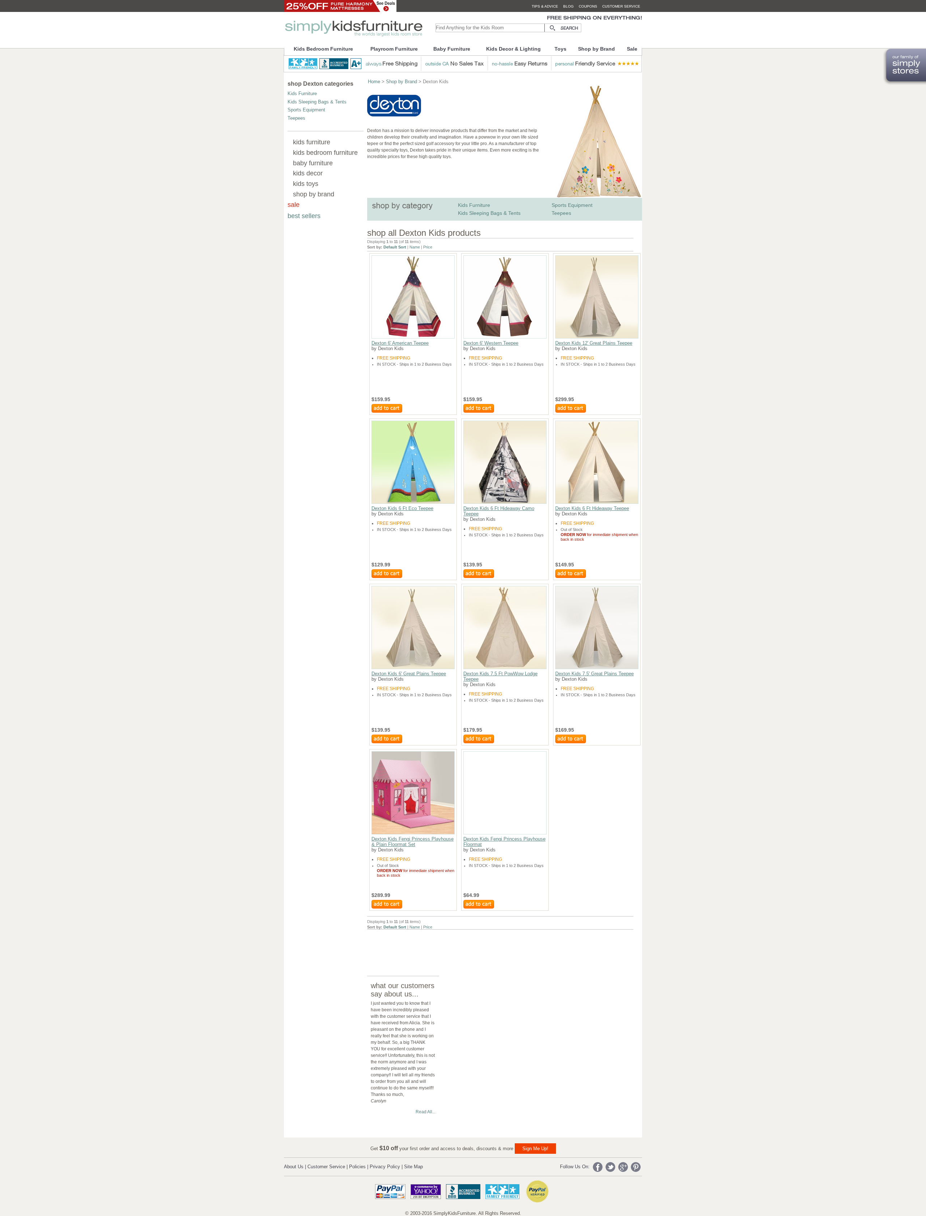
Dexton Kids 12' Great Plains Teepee (593, 343)
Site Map (413, 1166)
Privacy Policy (385, 1166)
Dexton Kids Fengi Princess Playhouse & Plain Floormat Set (412, 841)
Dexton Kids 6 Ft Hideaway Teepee (592, 508)
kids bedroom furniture (325, 152)
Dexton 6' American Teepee (400, 343)
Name (414, 247)
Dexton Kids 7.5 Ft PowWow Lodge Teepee (500, 676)
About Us (293, 1166)
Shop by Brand (596, 49)
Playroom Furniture (394, 49)
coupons (588, 6)
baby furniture (313, 163)
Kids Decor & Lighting (513, 49)
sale (294, 204)
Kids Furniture (302, 93)
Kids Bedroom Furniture (323, 49)
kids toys (305, 183)
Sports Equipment (306, 109)
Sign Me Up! (535, 1148)
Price (427, 247)
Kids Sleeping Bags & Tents (317, 102)
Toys (560, 49)
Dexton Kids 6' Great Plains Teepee (408, 673)
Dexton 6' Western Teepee (490, 343)
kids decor (308, 173)
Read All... (426, 1111)
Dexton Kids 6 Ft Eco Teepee (402, 508)
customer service (621, 6)
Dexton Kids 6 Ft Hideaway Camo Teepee (498, 511)
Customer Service (326, 1166)
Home (374, 81)
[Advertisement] (498, 946)
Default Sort (394, 247)
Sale (632, 49)
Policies (357, 1166)
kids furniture (311, 142)
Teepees (296, 118)
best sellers (304, 216)
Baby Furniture (451, 49)
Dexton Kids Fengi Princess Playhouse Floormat (504, 841)
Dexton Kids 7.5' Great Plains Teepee (594, 673)
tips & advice (545, 6)
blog (568, 6)
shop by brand (313, 194)
